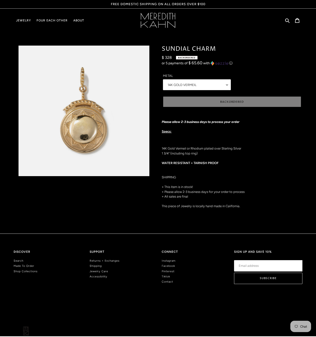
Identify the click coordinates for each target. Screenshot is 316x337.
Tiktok (166, 276)
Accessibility (98, 276)
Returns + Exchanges (104, 260)
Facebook (168, 266)
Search (18, 260)
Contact (167, 281)
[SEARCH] (287, 20)
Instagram (169, 260)
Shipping (96, 266)
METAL (168, 76)
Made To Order (24, 266)
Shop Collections (26, 271)
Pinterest (168, 271)
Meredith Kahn (294, 315)
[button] (197, 63)
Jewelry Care (99, 271)
